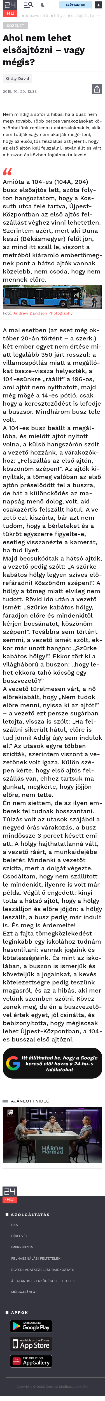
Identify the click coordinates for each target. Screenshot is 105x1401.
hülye (59, 15)
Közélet (15, 26)
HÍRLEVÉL (19, 1236)
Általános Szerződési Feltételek (43, 1281)
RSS (14, 1225)
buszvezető (37, 15)
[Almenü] (28, 5)
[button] (98, 15)
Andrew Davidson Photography (43, 313)
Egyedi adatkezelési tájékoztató (42, 1270)
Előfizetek (75, 4)
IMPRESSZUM (22, 1247)
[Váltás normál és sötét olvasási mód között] (42, 5)
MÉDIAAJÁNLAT (24, 1292)
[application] (52, 1135)
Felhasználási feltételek (35, 1258)
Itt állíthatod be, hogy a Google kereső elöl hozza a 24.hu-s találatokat (59, 1063)
